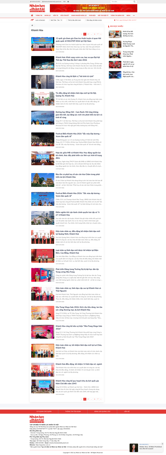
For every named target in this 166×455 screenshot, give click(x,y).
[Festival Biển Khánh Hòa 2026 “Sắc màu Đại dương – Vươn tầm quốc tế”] (42, 139)
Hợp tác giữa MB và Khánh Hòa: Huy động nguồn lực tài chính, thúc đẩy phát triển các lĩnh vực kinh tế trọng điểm (79, 155)
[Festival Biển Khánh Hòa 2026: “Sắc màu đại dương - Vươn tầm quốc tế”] (42, 199)
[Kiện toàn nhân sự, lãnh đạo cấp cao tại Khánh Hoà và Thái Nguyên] (42, 294)
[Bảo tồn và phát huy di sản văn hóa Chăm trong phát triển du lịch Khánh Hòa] (42, 180)
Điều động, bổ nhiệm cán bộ (90, 20)
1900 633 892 (39, 443)
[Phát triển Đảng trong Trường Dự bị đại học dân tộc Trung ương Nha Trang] (42, 275)
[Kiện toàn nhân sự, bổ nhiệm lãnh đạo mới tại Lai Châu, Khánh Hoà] (42, 351)
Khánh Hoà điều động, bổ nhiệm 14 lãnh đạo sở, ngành (79, 364)
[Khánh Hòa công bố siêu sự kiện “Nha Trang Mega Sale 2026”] (42, 332)
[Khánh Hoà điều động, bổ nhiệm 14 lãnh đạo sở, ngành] (42, 370)
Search (134, 1)
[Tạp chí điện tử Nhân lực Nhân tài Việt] (39, 8)
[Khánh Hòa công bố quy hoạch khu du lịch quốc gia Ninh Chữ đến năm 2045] (42, 386)
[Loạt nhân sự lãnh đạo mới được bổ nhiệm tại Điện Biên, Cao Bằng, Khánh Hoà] (42, 256)
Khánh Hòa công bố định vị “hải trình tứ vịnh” (75, 76)
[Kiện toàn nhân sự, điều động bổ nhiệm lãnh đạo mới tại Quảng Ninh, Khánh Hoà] (42, 237)
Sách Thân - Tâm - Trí (52, 20)
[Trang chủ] (32, 15)
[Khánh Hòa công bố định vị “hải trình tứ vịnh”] (42, 82)
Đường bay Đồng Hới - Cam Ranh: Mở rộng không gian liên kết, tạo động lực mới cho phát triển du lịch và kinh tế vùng (79, 114)
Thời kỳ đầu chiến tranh (70, 20)
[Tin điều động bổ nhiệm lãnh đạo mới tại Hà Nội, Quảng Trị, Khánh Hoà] (42, 99)
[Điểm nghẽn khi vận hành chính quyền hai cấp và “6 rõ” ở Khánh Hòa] (42, 218)
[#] (93, 8)
